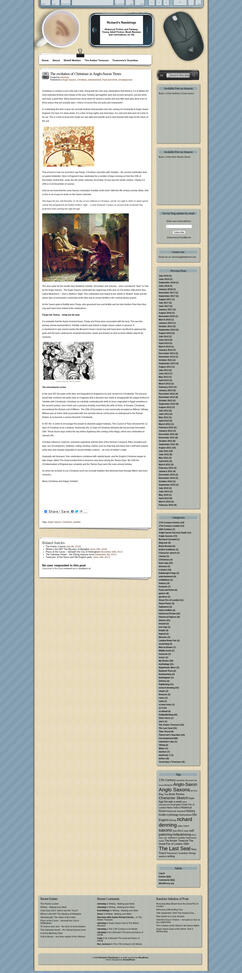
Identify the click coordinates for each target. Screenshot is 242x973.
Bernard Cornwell (167, 539)
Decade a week (173, 801)
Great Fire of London (169, 600)
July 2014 (163, 336)
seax (186, 830)
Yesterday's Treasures (170, 762)
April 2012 (164, 421)
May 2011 (163, 458)
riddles (180, 826)
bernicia (193, 791)
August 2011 (165, 447)
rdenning (64, 77)
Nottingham (164, 677)
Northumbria (165, 674)
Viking (162, 745)
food (173, 804)
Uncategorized (125, 80)
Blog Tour (163, 794)
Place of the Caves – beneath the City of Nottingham (73, 551)
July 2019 (163, 276)
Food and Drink (109, 80)
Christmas (82, 80)
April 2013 (164, 380)
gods (178, 804)
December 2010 (167, 474)
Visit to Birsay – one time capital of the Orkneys (62, 936)
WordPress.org (166, 883)
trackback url (84, 568)
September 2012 (167, 404)
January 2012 (166, 431)
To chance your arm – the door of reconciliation (62, 926)
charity (162, 556)
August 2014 (165, 333)
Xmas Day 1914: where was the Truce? (59, 910)
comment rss (69, 568)
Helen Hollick (165, 610)
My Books (164, 661)
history (162, 620)
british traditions (167, 549)
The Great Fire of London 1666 (176, 842)
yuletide (77, 522)
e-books (163, 570)
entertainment (94, 80)
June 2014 (164, 340)
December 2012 (167, 394)
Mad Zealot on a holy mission (170, 916)
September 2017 (167, 296)
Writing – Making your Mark (53, 907)
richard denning (167, 688)
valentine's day (166, 741)
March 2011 (164, 464)
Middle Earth (165, 650)
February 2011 (166, 468)
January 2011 (165, 471)
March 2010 (165, 501)
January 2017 (166, 309)
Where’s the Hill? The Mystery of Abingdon (67, 549)
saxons (165, 830)
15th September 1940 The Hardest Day (175, 913)
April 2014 (164, 343)
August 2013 (165, 367)
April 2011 (164, 461)
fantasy (162, 583)
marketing (164, 644)
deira (184, 802)
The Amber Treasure (97, 60)
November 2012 (167, 397)
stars (161, 721)
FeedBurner (185, 237)
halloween (164, 607)
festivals (163, 586)
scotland (163, 711)
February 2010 (166, 505)
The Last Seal (165, 728)
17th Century (167, 780)
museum (163, 654)
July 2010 (163, 488)
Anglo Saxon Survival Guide (173, 532)
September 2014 (167, 330)
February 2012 (166, 427)
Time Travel (164, 731)
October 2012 (165, 400)
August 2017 (165, 299)
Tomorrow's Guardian (169, 735)
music (162, 657)
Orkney (162, 681)
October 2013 (165, 360)
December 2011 (167, 434)
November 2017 (167, 292)
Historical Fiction (167, 613)
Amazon (168, 785)
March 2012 (165, 424)
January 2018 (166, 289)
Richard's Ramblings (121, 22)
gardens (163, 597)
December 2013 (167, 353)
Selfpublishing (166, 714)
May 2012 (163, 417)
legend (162, 634)
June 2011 (164, 454)
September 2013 (167, 363)
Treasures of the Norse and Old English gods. (69, 557)
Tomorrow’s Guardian (125, 60)
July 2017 (163, 303)
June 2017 (164, 306)
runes (162, 698)
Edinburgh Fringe (167, 573)
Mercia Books (166, 647)
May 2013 (163, 377)
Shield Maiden (72, 60)
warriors (163, 856)
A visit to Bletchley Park (51, 933)
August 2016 (165, 313)
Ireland (162, 623)
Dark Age (163, 563)
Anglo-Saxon (185, 784)
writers (162, 758)
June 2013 (164, 373)
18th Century (165, 529)
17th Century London (169, 526)
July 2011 (163, 451)
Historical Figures (168, 617)
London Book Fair (167, 640)
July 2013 (163, 370)
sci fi (161, 708)
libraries (163, 637)
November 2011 (167, 437)
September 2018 (167, 282)
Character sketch (167, 553)
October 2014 (165, 326)
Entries (165, 876)
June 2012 (164, 414)
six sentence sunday (174, 837)
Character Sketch (173, 798)
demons (163, 566)
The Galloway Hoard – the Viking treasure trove (70, 554)
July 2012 (163, 410)
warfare (163, 752)
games (162, 593)
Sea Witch (178, 830)
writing (171, 856)
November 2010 (167, 478)
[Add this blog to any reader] (62, 36)
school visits (165, 704)
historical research (176, 811)
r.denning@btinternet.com (183, 257)
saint (161, 701)
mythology (164, 664)
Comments (167, 880)
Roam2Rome (129, 960)
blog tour (163, 543)
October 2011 (165, 441)
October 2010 (165, 481)
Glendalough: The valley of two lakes (58, 917)
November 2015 (167, 316)
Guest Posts (165, 603)
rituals (162, 691)
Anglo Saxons (69, 80)
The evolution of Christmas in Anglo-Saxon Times (85, 73)
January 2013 (166, 390)
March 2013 (165, 383)
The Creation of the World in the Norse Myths (177, 925)
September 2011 (167, 444)
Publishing (164, 684)
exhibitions (164, 580)
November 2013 (167, 356)
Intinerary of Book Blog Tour (169, 909)
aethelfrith (180, 780)
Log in (162, 873)
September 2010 (167, 485)
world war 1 (164, 755)
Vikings (192, 853)
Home (45, 60)
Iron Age (163, 627)
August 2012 (165, 407)
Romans (163, 694)
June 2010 (164, 491)
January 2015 (166, 323)
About (56, 60)
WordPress (143, 958)
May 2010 (163, 495)
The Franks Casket (55, 546)
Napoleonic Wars (167, 667)
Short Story (164, 718)
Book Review (165, 546)
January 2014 (166, 350)
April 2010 (164, 498)
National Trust (166, 671)
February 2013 (166, 387)
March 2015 (165, 319)
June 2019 (164, 279)
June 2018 (164, 286)
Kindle (162, 630)
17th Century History (169, 522)
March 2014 (165, 346)
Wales (162, 748)
